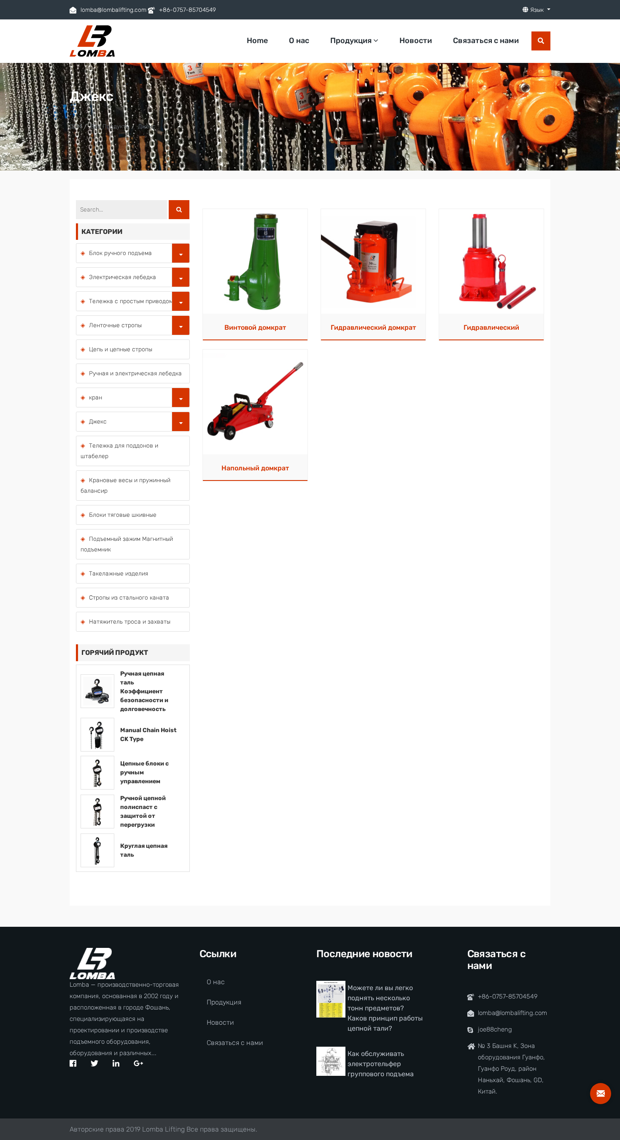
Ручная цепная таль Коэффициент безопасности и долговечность (144, 691)
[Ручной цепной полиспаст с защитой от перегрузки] (97, 810)
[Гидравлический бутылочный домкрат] (491, 261)
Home (257, 40)
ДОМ (76, 126)
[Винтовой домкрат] (255, 261)
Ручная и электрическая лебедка (135, 373)
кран (95, 397)
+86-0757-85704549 (187, 10)
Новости (415, 40)
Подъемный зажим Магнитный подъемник (127, 544)
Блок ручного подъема (120, 253)
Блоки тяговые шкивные (122, 514)
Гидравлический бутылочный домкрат (491, 330)
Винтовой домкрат (255, 327)
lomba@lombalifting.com (113, 10)
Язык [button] (536, 10)
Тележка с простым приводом (131, 301)
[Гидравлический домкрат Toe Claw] (373, 261)
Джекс (147, 126)
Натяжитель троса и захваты (129, 621)
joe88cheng (495, 1029)
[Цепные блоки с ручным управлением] (97, 772)
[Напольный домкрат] (255, 401)
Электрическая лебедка (122, 277)
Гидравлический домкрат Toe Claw (373, 330)
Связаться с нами (486, 40)
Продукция (351, 40)
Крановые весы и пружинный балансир (125, 485)
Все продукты (109, 126)
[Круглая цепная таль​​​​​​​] (97, 849)
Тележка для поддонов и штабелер (119, 451)
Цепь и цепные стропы (120, 349)
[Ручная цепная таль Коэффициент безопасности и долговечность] (97, 691)
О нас (299, 40)
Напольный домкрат (255, 468)
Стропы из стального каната (129, 597)
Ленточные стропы (115, 325)
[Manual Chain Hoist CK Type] (97, 734)
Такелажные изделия (118, 573)
